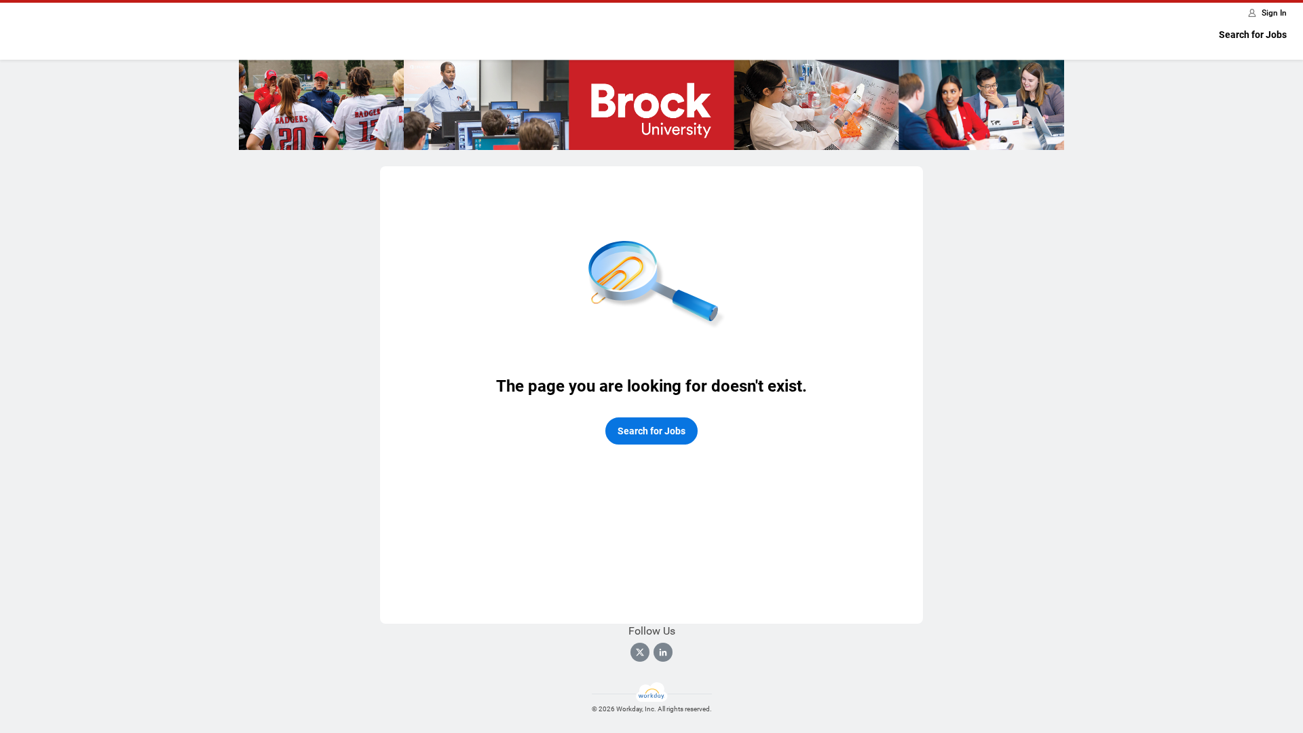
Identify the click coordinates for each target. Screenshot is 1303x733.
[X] (639, 652)
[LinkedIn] (663, 652)
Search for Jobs (1253, 34)
